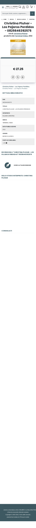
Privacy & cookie (24, 517)
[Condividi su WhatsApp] (22, 77)
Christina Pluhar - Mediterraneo (18, 207)
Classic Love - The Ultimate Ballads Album (18, 260)
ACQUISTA (19, 221)
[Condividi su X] (18, 77)
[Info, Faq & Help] (27, 7)
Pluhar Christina (8, 116)
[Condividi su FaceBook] (13, 77)
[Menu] (3, 7)
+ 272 (4, 143)
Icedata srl (16, 517)
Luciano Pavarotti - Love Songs (18, 437)
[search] (32, 13)
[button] (32, 7)
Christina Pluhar (21, 33)
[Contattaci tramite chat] (19, 7)
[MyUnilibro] (23, 7)
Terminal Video (8, 122)
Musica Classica (8, 136)
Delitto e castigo (18, 393)
